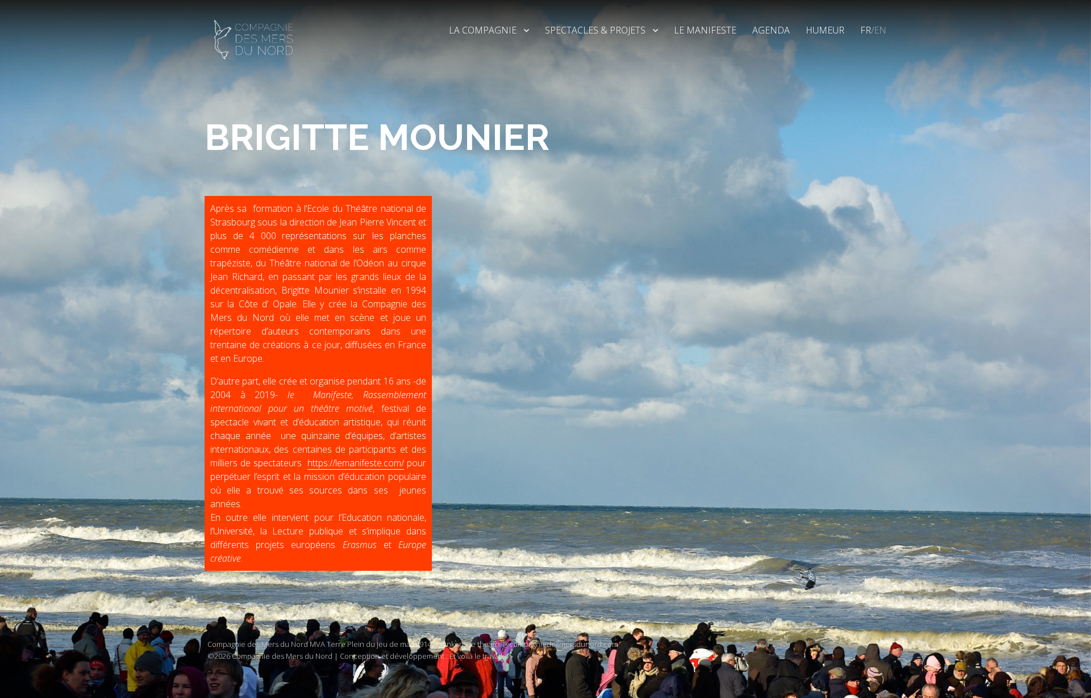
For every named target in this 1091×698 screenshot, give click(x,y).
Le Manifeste (705, 30)
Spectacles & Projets (595, 30)
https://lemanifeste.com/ (355, 463)
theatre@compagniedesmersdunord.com (547, 644)
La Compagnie (483, 30)
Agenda (771, 30)
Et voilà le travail (475, 656)
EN (880, 30)
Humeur (825, 30)
